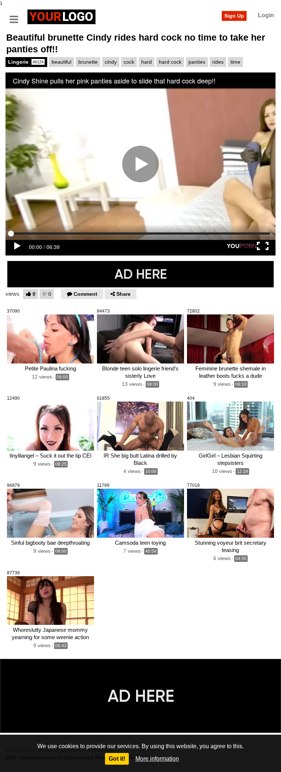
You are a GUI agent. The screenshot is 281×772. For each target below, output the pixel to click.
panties (196, 62)
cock (129, 62)
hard (146, 62)
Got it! (117, 759)
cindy (111, 62)
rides (218, 62)
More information (157, 759)
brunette (88, 62)
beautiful (61, 62)
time (235, 62)
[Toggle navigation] (16, 16)
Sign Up (234, 16)
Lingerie (26, 62)
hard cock (170, 62)
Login (266, 15)
